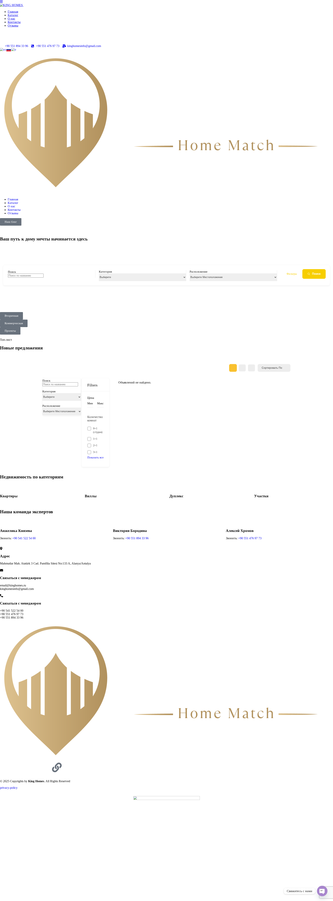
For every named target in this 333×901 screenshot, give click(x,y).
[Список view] (242, 368)
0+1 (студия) (98, 430)
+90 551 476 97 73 (250, 538)
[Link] (57, 767)
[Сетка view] (233, 368)
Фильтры (292, 273)
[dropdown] (1, 1)
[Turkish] (14, 49)
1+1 (95, 438)
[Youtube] (36, 39)
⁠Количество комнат (95, 418)
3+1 (95, 452)
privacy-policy (9, 787)
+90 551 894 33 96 (137, 538)
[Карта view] (251, 368)
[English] (3, 49)
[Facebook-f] (15, 767)
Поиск (316, 273)
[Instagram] (15, 39)
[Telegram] (46, 39)
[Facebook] (5, 39)
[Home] (166, 760)
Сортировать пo (272, 367)
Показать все (95, 457)
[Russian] (8, 49)
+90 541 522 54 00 (24, 538)
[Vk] (25, 39)
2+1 (95, 445)
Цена (90, 397)
